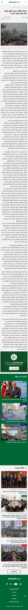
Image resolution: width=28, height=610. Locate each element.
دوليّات (24, 382)
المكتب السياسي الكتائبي (21, 513)
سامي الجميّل (24, 563)
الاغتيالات (10, 563)
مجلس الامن (3, 48)
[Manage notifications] (25, 596)
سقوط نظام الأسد (11, 513)
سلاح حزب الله (14, 48)
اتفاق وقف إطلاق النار (22, 48)
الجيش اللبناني (12, 539)
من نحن (14, 592)
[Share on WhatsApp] (25, 18)
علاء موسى (24, 489)
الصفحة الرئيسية (14, 589)
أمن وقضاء (23, 404)
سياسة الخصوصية (14, 602)
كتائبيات (24, 496)
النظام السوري (19, 539)
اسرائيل (8, 48)
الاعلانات (14, 599)
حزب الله (25, 539)
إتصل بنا (14, 595)
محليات (24, 472)
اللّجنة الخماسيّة (14, 489)
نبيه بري (19, 489)
